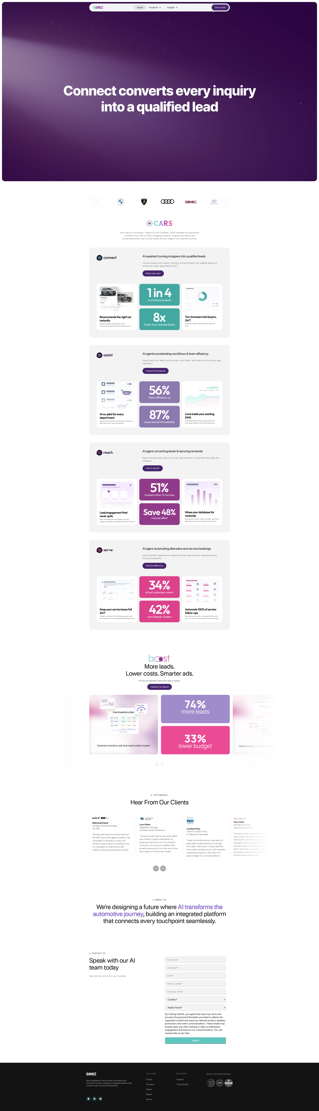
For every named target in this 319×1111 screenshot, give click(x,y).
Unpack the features (155, 371)
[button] (155, 7)
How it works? (153, 468)
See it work (220, 7)
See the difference (154, 565)
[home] (98, 7)
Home (140, 7)
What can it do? (153, 273)
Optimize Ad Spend (160, 687)
